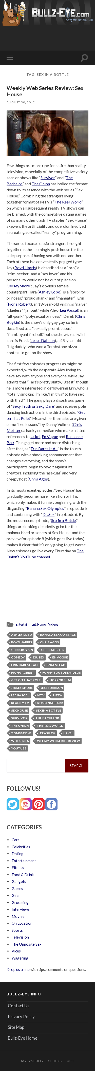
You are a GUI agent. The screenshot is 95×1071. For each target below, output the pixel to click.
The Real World (68, 201)
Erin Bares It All (44, 448)
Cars (16, 839)
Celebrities (21, 847)
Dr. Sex (48, 514)
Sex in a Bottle (63, 520)
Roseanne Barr (50, 703)
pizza (57, 695)
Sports (17, 930)
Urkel (35, 436)
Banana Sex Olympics (45, 508)
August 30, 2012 (21, 102)
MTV (41, 695)
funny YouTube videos (61, 672)
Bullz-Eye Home (22, 1038)
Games (17, 888)
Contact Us (18, 1005)
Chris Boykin (22, 650)
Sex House (19, 710)
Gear (16, 895)
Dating (18, 853)
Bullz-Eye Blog (47, 1061)
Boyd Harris (25, 267)
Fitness (18, 867)
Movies (18, 916)
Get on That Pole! (26, 680)
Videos (53, 624)
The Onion (41, 183)
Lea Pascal (69, 310)
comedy (18, 657)
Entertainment (26, 624)
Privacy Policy (21, 1016)
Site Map (16, 1027)
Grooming (20, 902)
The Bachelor (47, 718)
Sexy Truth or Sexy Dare (33, 406)
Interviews (21, 909)
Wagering (20, 958)
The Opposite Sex (27, 944)
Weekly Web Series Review (58, 741)
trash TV (47, 733)
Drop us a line (18, 969)
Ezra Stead (55, 665)
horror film (60, 680)
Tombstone (21, 733)
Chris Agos (38, 478)
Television (20, 937)
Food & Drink (23, 874)
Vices (16, 951)
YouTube (18, 748)
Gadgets (19, 881)
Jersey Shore (19, 285)
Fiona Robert (19, 304)
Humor (42, 624)
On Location (22, 923)
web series (20, 741)
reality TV (20, 703)
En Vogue (50, 436)
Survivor (48, 177)
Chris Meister (52, 650)
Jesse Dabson (43, 340)
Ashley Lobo (49, 291)
